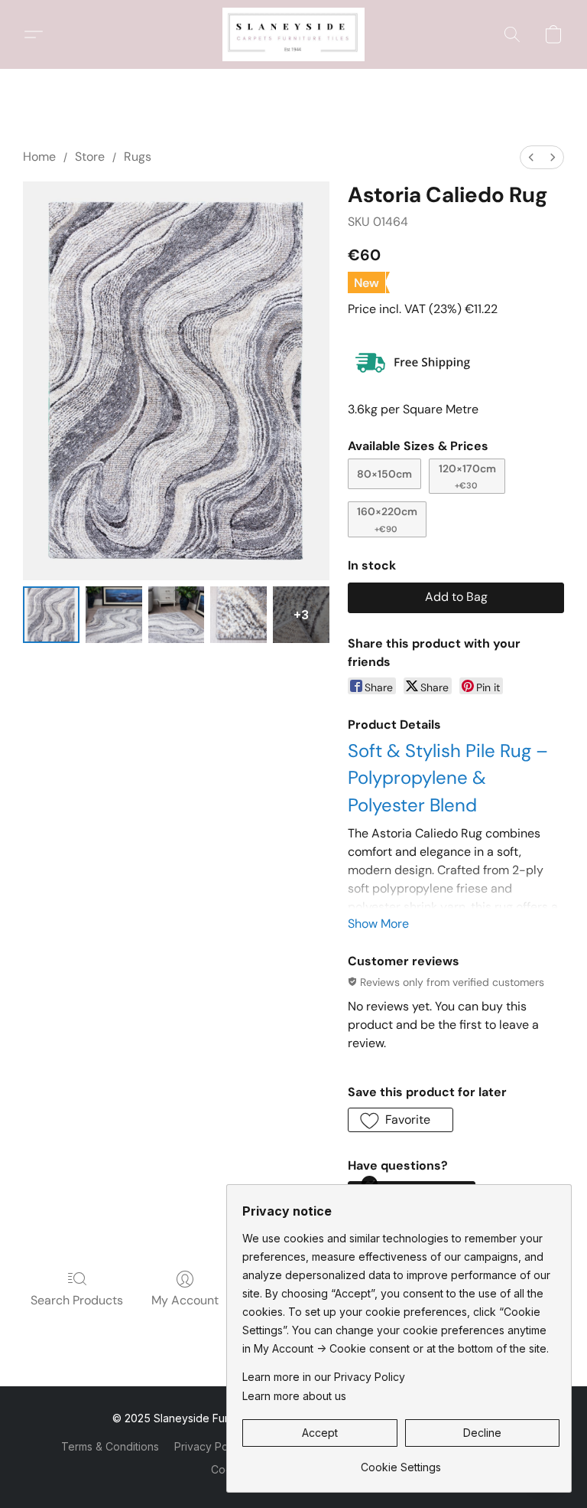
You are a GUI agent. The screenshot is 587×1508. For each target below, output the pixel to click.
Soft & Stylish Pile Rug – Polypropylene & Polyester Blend (448, 778)
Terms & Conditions (110, 1446)
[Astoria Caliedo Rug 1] (114, 614)
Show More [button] (378, 924)
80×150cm (384, 474)
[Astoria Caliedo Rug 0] (51, 614)
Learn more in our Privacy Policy (323, 1376)
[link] (400, 1462)
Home (39, 157)
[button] (293, 34)
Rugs (137, 157)
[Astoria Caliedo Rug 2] (176, 614)
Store (90, 157)
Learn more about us (294, 1395)
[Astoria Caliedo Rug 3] (238, 614)
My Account (185, 1300)
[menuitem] (531, 157)
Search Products (77, 1300)
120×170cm (467, 476)
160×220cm (387, 519)
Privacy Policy (209, 1446)
